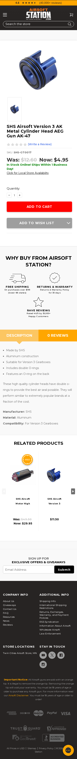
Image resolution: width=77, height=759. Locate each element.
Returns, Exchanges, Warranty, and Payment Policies (54, 614)
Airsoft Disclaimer (18, 695)
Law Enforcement (50, 633)
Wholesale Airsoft (49, 629)
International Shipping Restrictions (53, 606)
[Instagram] (43, 664)
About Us (8, 601)
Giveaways (9, 605)
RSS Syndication (49, 621)
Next (73, 491)
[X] (51, 655)
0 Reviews (57, 335)
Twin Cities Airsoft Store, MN (20, 653)
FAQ (5, 612)
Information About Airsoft (55, 625)
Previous (4, 491)
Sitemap (31, 748)
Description (19, 335)
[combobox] (38, 24)
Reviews (8, 624)
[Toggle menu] (5, 15)
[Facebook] (60, 655)
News (6, 620)
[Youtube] (43, 655)
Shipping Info (47, 601)
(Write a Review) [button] (40, 144)
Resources (9, 616)
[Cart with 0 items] (70, 15)
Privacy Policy (46, 748)
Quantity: (13, 188)
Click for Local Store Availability (28, 173)
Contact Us (9, 608)
